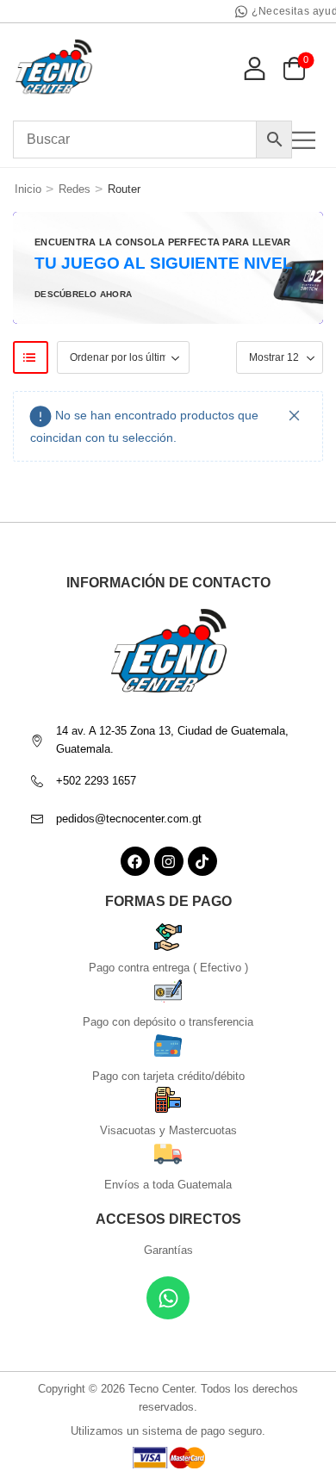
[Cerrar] (294, 415)
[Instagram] (169, 861)
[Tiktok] (202, 861)
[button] (307, 140)
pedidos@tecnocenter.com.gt (129, 818)
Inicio (28, 189)
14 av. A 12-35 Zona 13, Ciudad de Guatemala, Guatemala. (172, 739)
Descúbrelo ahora (83, 294)
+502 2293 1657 (96, 780)
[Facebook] (135, 861)
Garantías (168, 1250)
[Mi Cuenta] (254, 67)
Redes (74, 189)
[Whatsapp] (168, 1297)
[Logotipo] (54, 67)
